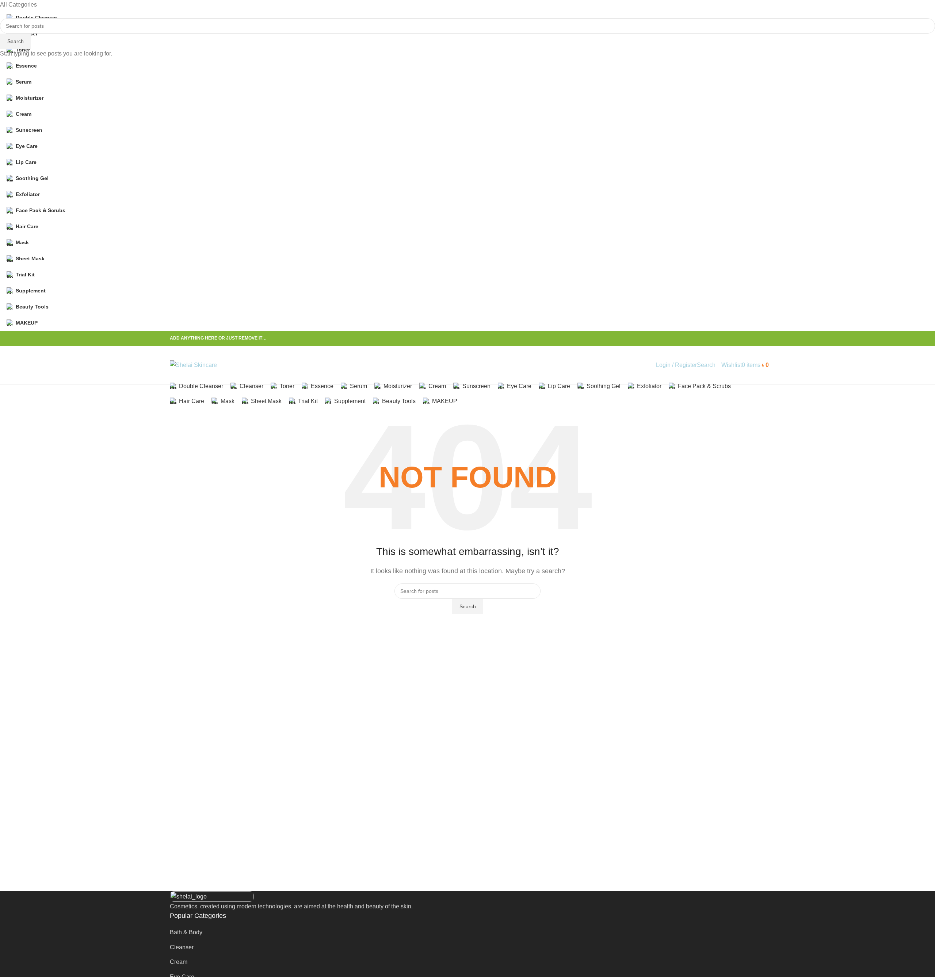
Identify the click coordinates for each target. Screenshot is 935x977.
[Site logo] (193, 364)
